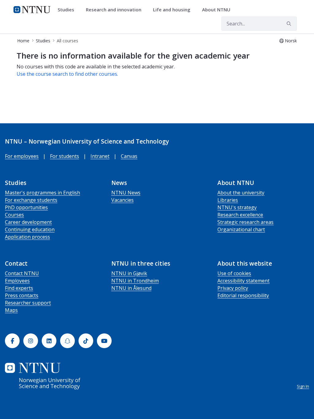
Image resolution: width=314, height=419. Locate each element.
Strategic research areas (245, 222)
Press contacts (21, 295)
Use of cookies (234, 273)
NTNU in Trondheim (135, 280)
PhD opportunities (26, 207)
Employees (17, 280)
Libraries (227, 200)
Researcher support (28, 302)
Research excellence (240, 214)
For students (64, 156)
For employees (22, 156)
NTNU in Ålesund (131, 288)
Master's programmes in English (42, 192)
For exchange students (31, 200)
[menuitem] (68, 10)
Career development (28, 222)
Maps (11, 310)
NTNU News (125, 192)
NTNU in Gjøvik (129, 273)
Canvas (129, 156)
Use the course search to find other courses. (67, 74)
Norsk (291, 41)
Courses (14, 214)
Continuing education (30, 229)
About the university (240, 192)
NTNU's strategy (237, 207)
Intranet (99, 156)
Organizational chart (241, 229)
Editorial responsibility (243, 295)
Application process (27, 236)
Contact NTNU (22, 273)
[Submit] (290, 23)
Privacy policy (232, 288)
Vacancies (122, 200)
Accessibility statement (243, 280)
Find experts (19, 288)
